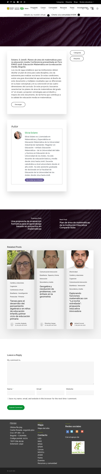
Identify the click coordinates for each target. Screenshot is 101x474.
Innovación (43, 278)
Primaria (21, 296)
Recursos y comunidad (47, 463)
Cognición (13, 286)
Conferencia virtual (16, 290)
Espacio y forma (53, 275)
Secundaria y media (46, 282)
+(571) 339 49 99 (16, 441)
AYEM (40, 455)
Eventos (41, 460)
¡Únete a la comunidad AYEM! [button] (63, 15)
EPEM (40, 447)
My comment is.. (14, 360)
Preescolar (13, 296)
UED (39, 438)
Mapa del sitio (43, 428)
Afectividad (73, 272)
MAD (40, 441)
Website (69, 389)
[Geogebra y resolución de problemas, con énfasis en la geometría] (50, 289)
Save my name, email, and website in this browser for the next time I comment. (43, 399)
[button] (18, 104)
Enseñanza (13, 293)
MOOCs (41, 452)
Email (39, 389)
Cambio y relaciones (17, 283)
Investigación (23, 293)
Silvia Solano (31, 133)
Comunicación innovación (48, 272)
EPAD (40, 444)
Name (10, 389)
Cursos (40, 449)
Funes (40, 458)
